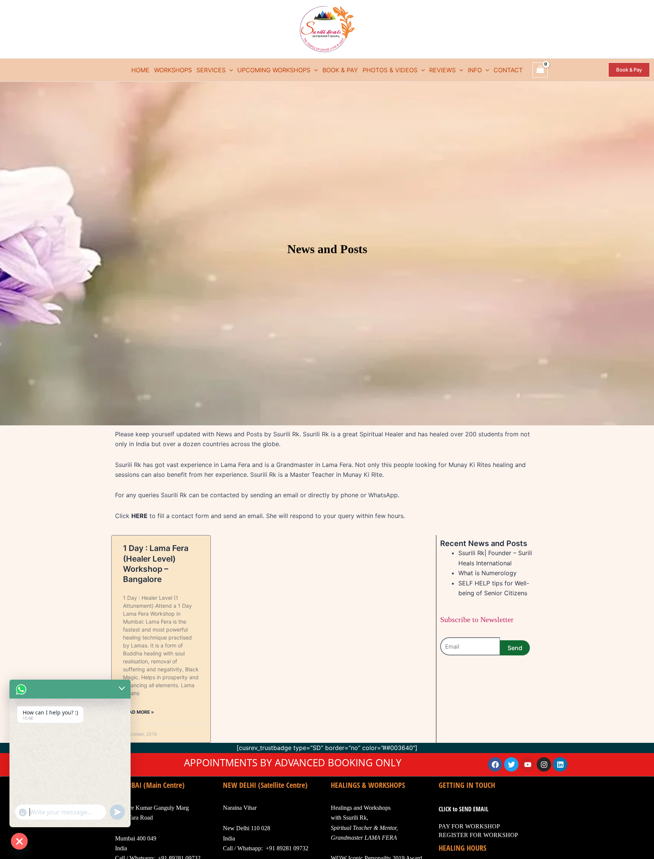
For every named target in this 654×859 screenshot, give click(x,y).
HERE (139, 516)
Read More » (138, 712)
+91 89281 (279, 848)
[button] (229, 70)
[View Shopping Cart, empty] (540, 69)
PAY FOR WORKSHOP (469, 826)
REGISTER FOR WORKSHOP (478, 835)
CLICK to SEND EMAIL (463, 809)
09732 (300, 848)
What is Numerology (487, 573)
